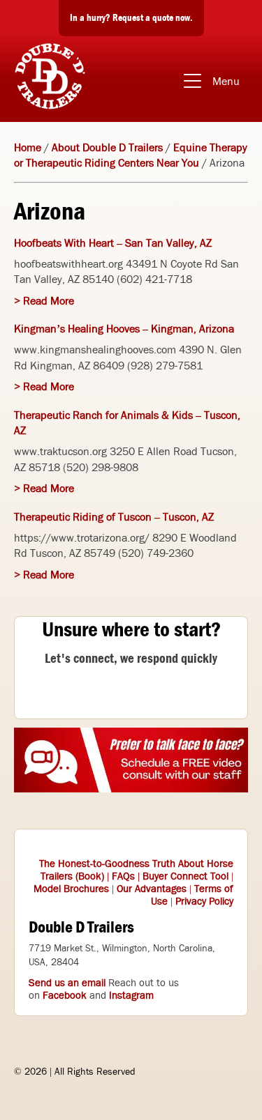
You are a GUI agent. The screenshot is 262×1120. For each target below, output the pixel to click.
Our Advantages (152, 888)
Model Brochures (71, 888)
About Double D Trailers (107, 147)
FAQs (123, 876)
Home (27, 147)
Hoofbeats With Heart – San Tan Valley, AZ (113, 243)
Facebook (65, 995)
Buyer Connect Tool (185, 876)
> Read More (44, 301)
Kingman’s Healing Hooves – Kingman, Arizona (124, 329)
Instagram (131, 995)
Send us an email (67, 982)
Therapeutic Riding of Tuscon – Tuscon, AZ (114, 517)
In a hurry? (131, 17)
